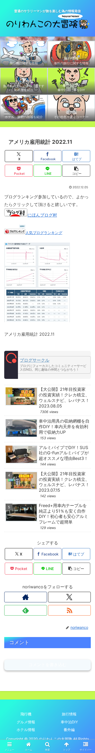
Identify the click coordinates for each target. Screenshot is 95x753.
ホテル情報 (26, 729)
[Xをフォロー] (69, 597)
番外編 (69, 729)
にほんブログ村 (42, 215)
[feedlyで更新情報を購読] (25, 610)
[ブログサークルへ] (47, 365)
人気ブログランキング (43, 232)
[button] (76, 171)
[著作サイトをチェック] (25, 597)
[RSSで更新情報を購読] (69, 610)
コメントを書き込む (47, 664)
